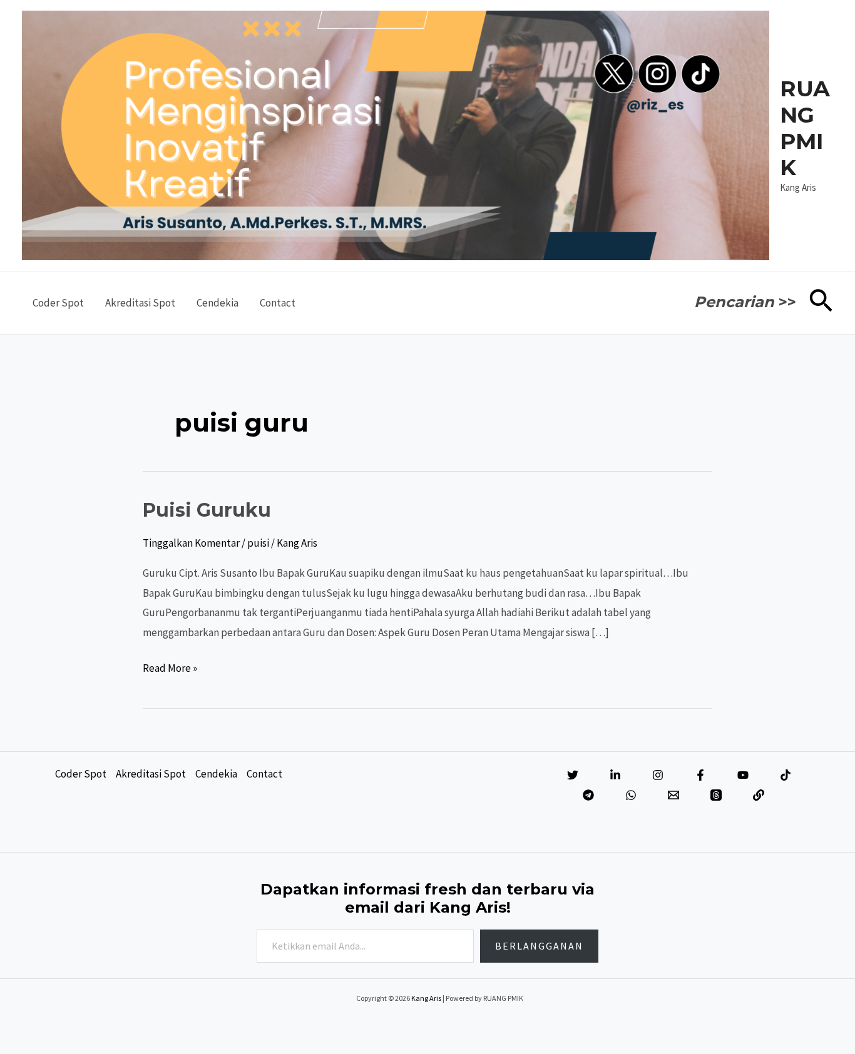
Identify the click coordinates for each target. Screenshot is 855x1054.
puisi (258, 543)
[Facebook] (700, 775)
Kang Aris (426, 998)
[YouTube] (743, 775)
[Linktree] (758, 795)
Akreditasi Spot (140, 303)
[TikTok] (785, 775)
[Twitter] (572, 775)
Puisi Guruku (207, 510)
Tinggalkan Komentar (191, 543)
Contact (277, 303)
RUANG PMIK (805, 128)
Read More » (170, 670)
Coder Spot (58, 303)
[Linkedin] (615, 775)
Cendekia (217, 303)
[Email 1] (673, 795)
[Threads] (716, 795)
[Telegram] (588, 795)
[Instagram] (657, 775)
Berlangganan (539, 946)
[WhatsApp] (631, 795)
